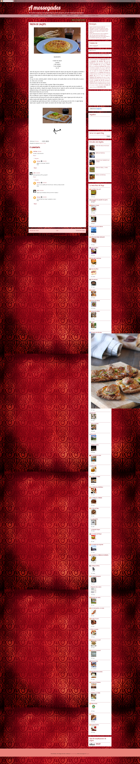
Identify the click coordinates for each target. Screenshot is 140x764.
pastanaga (107, 80)
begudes (97, 63)
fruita (107, 74)
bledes (102, 63)
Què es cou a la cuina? (96, 640)
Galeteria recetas (95, 445)
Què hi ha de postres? (96, 650)
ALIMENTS (81, 16)
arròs (107, 61)
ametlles (101, 61)
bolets (107, 63)
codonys (103, 69)
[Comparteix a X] (45, 141)
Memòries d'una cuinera (96, 587)
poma (91, 83)
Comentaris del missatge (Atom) (60, 235)
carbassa (96, 66)
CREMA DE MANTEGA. (100, 153)
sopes (109, 83)
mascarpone (97, 78)
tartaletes (92, 85)
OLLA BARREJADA (93, 16)
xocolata (100, 87)
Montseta (91, 59)
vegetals (91, 87)
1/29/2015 (42, 190)
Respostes (37, 158)
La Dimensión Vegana (95, 529)
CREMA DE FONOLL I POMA (102, 167)
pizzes (109, 82)
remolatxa (100, 83)
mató (102, 78)
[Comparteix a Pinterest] (48, 141)
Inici (57, 230)
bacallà (91, 63)
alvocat (109, 59)
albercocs (97, 59)
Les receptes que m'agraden (97, 544)
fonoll (104, 74)
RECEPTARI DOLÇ (43, 16)
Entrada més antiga (80, 230)
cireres (90, 69)
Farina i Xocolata (94, 423)
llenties (102, 75)
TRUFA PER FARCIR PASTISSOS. (102, 145)
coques (94, 71)
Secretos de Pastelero (96, 682)
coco (99, 69)
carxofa (92, 67)
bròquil (90, 64)
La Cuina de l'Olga (95, 508)
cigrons (107, 68)
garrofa (97, 75)
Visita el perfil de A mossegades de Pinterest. (99, 55)
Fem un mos (93, 434)
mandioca (104, 77)
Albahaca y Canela (95, 205)
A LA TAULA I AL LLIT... (96, 189)
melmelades (106, 78)
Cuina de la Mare (94, 269)
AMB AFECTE (70, 16)
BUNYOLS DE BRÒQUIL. (101, 175)
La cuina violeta (94, 519)
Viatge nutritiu (94, 703)
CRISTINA (35, 151)
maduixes (91, 77)
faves (92, 74)
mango (108, 77)
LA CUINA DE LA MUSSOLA (97, 487)
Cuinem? (92, 322)
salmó (105, 83)
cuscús (97, 72)
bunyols (96, 64)
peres (105, 82)
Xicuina (92, 714)
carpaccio (108, 66)
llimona (107, 75)
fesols (96, 74)
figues (100, 74)
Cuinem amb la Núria (95, 311)
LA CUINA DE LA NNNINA (96, 498)
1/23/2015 (38, 173)
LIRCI (34, 173)
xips (95, 87)
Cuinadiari (93, 290)
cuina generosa (94, 279)
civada (95, 69)
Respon (34, 155)
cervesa (102, 67)
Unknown (38, 161)
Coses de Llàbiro (94, 247)
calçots (41, 143)
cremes (106, 71)
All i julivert (93, 216)
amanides (93, 61)
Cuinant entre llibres (95, 300)
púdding (95, 83)
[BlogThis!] (44, 141)
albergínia (103, 59)
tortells (101, 85)
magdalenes (98, 77)
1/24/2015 (45, 182)
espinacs (101, 72)
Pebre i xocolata (94, 629)
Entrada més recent (34, 230)
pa (109, 78)
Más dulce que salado (95, 597)
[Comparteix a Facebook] (47, 141)
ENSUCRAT (93, 413)
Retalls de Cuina (94, 661)
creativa (100, 71)
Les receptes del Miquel (96, 534)
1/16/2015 (45, 161)
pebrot (101, 82)
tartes (97, 85)
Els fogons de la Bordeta (96, 332)
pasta (92, 80)
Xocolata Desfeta (95, 724)
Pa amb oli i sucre (95, 618)
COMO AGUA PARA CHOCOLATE (98, 237)
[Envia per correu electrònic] (42, 141)
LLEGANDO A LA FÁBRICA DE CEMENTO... (99, 555)
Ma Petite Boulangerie (96, 576)
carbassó (102, 66)
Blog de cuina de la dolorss (97, 226)
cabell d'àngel (102, 64)
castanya (97, 67)
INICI (32, 16)
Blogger (87, 753)
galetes (91, 75)
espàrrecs (108, 72)
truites (44, 143)
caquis (92, 66)
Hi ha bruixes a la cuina (96, 455)
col (107, 69)
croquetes (91, 72)
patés (97, 82)
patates (91, 82)
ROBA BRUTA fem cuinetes (96, 671)
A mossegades (44, 7)
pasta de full (98, 80)
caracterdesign (74, 753)
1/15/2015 (39, 151)
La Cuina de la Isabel (95, 476)
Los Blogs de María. (95, 566)
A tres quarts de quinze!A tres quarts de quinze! (99, 200)
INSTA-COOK (93, 466)
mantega (91, 78)
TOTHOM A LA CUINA (95, 693)
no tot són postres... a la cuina (97, 608)
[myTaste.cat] (92, 50)
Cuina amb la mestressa (96, 258)
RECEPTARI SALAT (57, 16)
